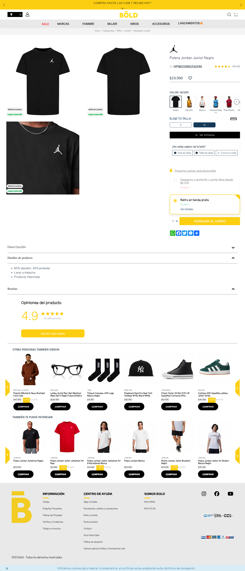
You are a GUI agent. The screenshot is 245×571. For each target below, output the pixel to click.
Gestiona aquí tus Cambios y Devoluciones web (104, 548)
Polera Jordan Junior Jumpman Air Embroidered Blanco (104, 461)
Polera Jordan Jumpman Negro (28, 460)
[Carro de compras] (235, 14)
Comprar (23, 406)
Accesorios (161, 23)
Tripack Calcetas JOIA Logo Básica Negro (100, 394)
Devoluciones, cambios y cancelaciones (101, 508)
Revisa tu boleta (91, 522)
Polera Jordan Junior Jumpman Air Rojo (67, 461)
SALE (45, 23)
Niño (119, 30)
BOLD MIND (149, 502)
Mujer (112, 23)
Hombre (88, 23)
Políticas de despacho (93, 542)
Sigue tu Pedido (90, 502)
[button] (7, 388)
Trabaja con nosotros (52, 528)
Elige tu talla (180, 118)
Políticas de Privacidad (52, 515)
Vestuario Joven (142, 30)
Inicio (97, 30)
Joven (127, 30)
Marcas (63, 23)
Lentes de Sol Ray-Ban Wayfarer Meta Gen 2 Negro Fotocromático (66, 394)
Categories (108, 30)
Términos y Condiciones (53, 522)
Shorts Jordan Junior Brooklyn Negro (175, 461)
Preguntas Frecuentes (52, 508)
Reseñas (12, 288)
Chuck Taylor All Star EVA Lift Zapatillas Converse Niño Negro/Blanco (175, 394)
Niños (134, 23)
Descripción (17, 247)
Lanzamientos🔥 (190, 23)
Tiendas (46, 502)
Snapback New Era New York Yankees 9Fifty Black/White (138, 394)
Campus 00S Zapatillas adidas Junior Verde (213, 394)
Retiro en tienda (91, 515)
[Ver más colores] (236, 101)
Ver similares (207, 134)
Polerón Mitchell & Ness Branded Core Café (29, 394)
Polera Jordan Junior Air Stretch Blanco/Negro (213, 461)
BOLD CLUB (149, 508)
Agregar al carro (210, 221)
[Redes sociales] (203, 494)
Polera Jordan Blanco (134, 460)
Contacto (88, 528)
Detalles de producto (20, 257)
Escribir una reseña (53, 333)
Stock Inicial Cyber (92, 535)
